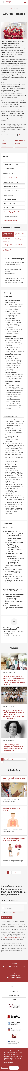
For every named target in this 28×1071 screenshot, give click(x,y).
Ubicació (4, 146)
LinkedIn (20, 135)
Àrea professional (14, 995)
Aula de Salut (5, 148)
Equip (3, 140)
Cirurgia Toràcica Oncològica (7, 234)
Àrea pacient (14, 991)
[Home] (7, 2)
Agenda (14, 999)
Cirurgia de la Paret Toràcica (19, 234)
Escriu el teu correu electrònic (9, 900)
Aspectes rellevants (20, 140)
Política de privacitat (18, 913)
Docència (17, 143)
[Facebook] (3, 966)
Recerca (4, 143)
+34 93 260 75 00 (14, 975)
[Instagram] (13, 966)
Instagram (14, 135)
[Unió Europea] (14, 1042)
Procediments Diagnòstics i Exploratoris (6, 240)
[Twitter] (6, 966)
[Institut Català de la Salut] (14, 1023)
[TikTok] (24, 967)
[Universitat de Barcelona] (14, 1029)
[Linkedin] (17, 966)
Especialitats (9, 8)
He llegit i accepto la (13, 913)
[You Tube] (10, 966)
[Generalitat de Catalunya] (14, 1017)
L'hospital (14, 987)
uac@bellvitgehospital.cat (14, 977)
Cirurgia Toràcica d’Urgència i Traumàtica (7, 251)
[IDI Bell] (14, 1036)
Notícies (17, 146)
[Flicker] (20, 966)
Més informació (8, 1062)
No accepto (4, 1068)
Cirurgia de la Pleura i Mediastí (7, 245)
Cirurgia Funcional (19, 244)
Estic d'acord (14, 1068)
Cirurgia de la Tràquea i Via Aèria (19, 239)
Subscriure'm (6, 917)
